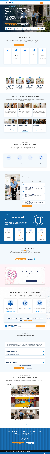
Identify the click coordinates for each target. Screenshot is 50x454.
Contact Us (28, 451)
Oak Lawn (28, 318)
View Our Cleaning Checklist (25, 150)
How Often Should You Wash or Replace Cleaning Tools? (25, 407)
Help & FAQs (17, 451)
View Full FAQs (29, 368)
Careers (21, 451)
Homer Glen (26, 309)
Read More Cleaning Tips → (25, 424)
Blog (10, 451)
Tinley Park (20, 309)
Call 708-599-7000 (30, 443)
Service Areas (24, 451)
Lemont (30, 309)
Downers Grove (39, 309)
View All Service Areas (28, 320)
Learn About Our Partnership (31, 281)
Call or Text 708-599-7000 (22, 24)
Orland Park (29, 308)
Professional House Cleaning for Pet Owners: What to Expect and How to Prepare (25, 395)
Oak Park (43, 309)
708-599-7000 (7, 0)
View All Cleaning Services (24, 135)
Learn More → (10, 129)
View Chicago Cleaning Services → (10, 311)
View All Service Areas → (39, 311)
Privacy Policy (7, 451)
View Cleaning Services (30, 45)
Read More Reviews (30, 259)
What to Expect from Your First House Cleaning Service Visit (25, 419)
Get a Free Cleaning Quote (11, 24)
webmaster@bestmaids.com (27, 408)
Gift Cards (13, 451)
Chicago (16, 318)
